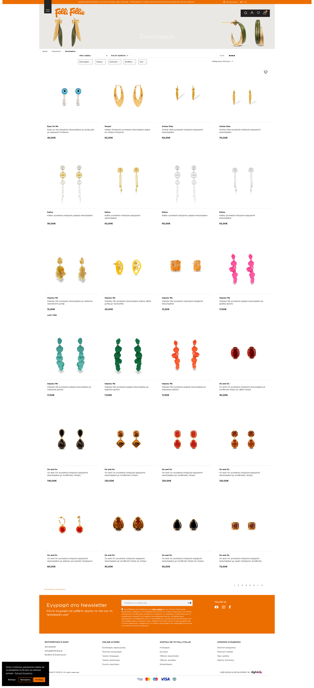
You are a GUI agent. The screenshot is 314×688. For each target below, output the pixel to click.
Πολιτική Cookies (225, 652)
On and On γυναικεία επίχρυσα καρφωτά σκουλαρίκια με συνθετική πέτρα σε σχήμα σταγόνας (125, 561)
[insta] (223, 607)
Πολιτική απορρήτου (226, 648)
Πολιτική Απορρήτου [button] (23, 673)
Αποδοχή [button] (39, 680)
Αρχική (45, 51)
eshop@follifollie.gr (54, 651)
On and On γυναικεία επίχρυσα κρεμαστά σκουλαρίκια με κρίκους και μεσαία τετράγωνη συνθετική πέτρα (69, 561)
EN (245, 2)
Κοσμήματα (56, 51)
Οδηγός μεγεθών (168, 660)
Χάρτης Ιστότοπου (225, 660)
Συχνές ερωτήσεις (110, 664)
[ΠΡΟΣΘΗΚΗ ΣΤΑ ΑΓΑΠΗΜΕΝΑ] (265, 73)
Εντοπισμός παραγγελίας (114, 648)
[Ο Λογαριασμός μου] (252, 13)
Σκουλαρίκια (70, 51)
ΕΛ (241, 2)
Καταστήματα (232, 2)
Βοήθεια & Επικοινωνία (55, 655)
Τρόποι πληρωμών (110, 656)
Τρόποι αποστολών (111, 660)
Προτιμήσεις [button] (25, 680)
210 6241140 (50, 647)
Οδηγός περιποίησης (169, 656)
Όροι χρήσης (223, 656)
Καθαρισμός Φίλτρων (221, 61)
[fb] (230, 607)
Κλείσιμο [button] (12, 680)
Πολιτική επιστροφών (112, 652)
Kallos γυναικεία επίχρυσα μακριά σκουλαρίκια (70, 215)
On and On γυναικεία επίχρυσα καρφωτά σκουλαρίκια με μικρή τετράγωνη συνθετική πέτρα (240, 561)
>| (262, 585)
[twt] (216, 607)
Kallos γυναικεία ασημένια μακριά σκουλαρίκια (184, 215)
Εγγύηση (164, 652)
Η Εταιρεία (165, 648)
